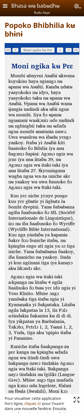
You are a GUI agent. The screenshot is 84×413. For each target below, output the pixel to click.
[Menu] (8, 6)
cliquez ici (32, 403)
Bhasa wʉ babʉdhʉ (35, 5)
